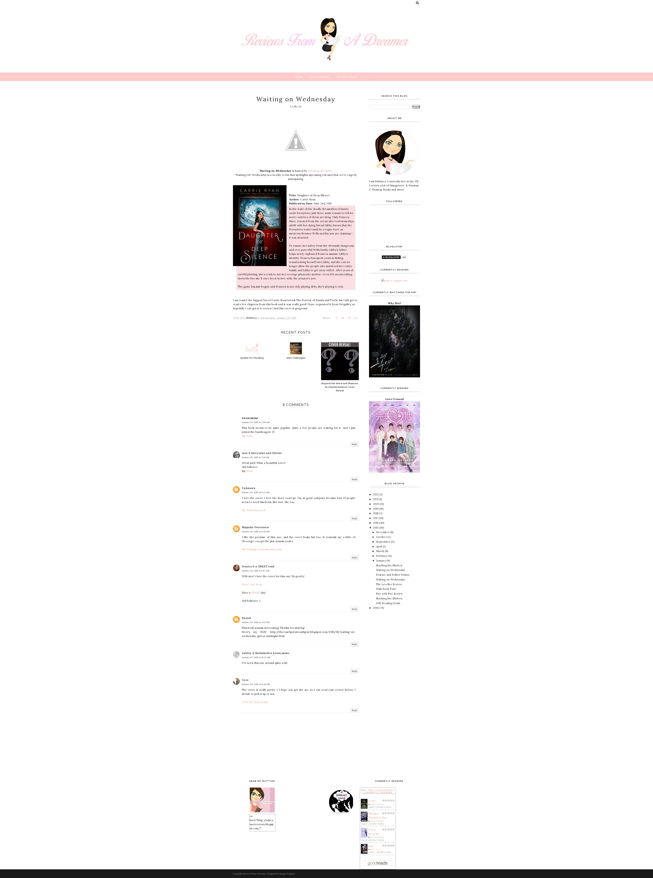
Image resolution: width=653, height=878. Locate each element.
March (380, 551)
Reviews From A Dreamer (254, 874)
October (381, 537)
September (383, 541)
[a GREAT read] (305, 813)
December (382, 532)
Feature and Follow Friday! (393, 574)
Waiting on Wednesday (390, 570)
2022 (376, 494)
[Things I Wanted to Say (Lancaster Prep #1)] (364, 820)
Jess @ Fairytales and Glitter (262, 453)
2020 (376, 504)
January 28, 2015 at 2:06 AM (256, 422)
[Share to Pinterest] (349, 318)
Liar (370, 846)
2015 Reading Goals (388, 603)
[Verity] (364, 807)
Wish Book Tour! (386, 588)
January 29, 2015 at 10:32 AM (256, 657)
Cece (245, 680)
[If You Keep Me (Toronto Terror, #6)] (364, 836)
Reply (354, 444)
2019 (376, 508)
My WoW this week (254, 510)
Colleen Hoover (377, 804)
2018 (375, 513)
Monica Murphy (377, 821)
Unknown (248, 488)
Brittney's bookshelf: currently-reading (378, 791)
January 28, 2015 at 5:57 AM (255, 570)
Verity (372, 800)
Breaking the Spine (320, 170)
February (382, 555)
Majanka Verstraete (255, 527)
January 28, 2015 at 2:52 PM (255, 622)
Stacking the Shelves (389, 565)
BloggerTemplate (287, 874)
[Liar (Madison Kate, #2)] (364, 853)
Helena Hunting (377, 837)
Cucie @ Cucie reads (254, 702)
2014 (376, 607)
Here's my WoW (252, 584)
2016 (376, 522)
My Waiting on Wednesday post (262, 549)
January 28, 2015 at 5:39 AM (255, 531)
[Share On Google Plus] (356, 318)
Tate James (376, 849)
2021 (375, 499)
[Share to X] (343, 318)
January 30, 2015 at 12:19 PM (256, 684)
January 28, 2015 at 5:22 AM (255, 492)
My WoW (247, 436)
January (381, 560)
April (379, 546)
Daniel (246, 618)
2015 (375, 527)
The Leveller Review (389, 584)
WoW (249, 471)
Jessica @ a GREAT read (258, 566)
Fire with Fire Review (389, 593)
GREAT (255, 592)
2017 (375, 518)
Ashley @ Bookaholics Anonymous (265, 653)
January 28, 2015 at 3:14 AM (255, 457)
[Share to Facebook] (336, 318)
